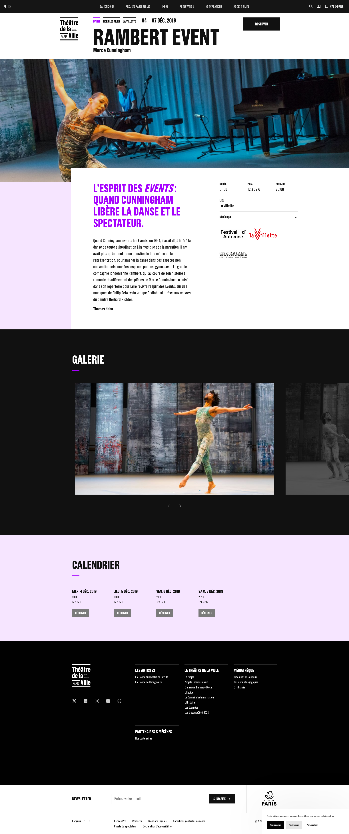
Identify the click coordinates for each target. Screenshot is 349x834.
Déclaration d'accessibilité (157, 826)
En (9, 6)
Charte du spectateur (125, 826)
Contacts (137, 821)
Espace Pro (120, 821)
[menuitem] (107, 6)
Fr (5, 6)
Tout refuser (294, 825)
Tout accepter (275, 825)
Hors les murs (111, 21)
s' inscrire (219, 799)
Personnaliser (312, 825)
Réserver (261, 24)
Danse (96, 21)
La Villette (129, 21)
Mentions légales (157, 821)
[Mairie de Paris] (269, 804)
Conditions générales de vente (189, 821)
